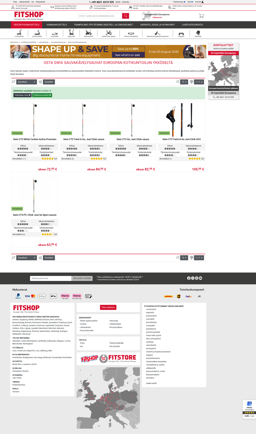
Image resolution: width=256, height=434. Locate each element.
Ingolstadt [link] (50, 325)
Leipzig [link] (27, 328)
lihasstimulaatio (152, 375)
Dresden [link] (44, 322)
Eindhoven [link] (47, 357)
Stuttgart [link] (63, 331)
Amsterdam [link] (17, 357)
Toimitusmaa (178, 2)
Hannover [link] (41, 325)
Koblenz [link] (15, 328)
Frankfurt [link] (16, 325)
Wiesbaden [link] (16, 334)
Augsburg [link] (23, 319)
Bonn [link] (52, 319)
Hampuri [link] (32, 325)
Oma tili (198, 2)
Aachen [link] (15, 319)
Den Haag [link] (38, 357)
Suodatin (49, 82)
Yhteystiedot (40, 2)
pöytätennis (151, 329)
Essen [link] (69, 322)
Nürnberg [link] (16, 331)
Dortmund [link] (36, 322)
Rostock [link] (35, 331)
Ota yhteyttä (114, 346)
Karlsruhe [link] (59, 325)
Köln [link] (22, 328)
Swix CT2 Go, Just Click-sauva (133, 139)
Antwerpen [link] (16, 371)
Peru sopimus (108, 307)
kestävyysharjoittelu (26, 24)
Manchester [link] (17, 344)
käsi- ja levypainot (153, 339)
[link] (223, 70)
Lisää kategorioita (192, 24)
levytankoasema (153, 358)
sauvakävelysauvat (58, 42)
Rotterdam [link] (67, 357)
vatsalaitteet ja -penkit (155, 365)
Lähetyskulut (85, 327)
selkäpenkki (151, 368)
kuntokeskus (151, 322)
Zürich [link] (34, 364)
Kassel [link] (66, 325)
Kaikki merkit (151, 383)
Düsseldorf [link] (53, 322)
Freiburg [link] (24, 325)
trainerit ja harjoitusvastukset (158, 352)
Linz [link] (37, 351)
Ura (32, 2)
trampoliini (150, 325)
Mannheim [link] (43, 328)
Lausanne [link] (26, 364)
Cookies (83, 324)
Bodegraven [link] (28, 357)
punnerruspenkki (153, 332)
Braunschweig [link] (18, 322)
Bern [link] (20, 364)
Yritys (15, 2)
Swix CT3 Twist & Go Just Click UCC (182, 139)
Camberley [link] (42, 341)
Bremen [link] (28, 322)
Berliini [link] (31, 319)
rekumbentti (151, 345)
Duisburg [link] (62, 322)
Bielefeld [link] (38, 319)
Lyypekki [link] (34, 328)
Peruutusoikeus (115, 327)
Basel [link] (14, 364)
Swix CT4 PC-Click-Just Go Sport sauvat (34, 214)
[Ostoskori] (202, 16)
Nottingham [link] (28, 344)
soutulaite (150, 319)
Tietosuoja (113, 321)
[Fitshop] (29, 15)
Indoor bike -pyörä (153, 335)
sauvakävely (43, 42)
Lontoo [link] (68, 341)
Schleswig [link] (55, 331)
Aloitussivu (14, 42)
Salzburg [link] (43, 351)
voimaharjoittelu (57, 24)
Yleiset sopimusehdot (88, 321)
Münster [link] (60, 328)
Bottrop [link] (58, 319)
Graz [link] (14, 351)
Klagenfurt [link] (30, 351)
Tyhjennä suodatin (41, 95)
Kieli (189, 2)
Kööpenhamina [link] (18, 385)
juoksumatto (151, 316)
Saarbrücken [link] (44, 331)
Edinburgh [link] (51, 341)
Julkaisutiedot (24, 2)
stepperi (149, 355)
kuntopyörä (151, 348)
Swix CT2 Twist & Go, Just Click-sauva (83, 139)
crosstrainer (151, 309)
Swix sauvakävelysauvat (77, 42)
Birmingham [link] (32, 341)
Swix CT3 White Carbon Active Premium (34, 139)
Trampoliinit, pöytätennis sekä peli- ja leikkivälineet (103, 24)
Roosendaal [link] (57, 357)
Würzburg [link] (26, 334)
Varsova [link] (15, 392)
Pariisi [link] (18, 378)
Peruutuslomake (86, 330)
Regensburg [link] (26, 331)
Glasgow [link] (60, 341)
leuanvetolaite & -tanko (155, 371)
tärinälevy (150, 378)
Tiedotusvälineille (116, 343)
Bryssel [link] (25, 371)
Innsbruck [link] (21, 351)
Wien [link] (50, 351)
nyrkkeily (149, 342)
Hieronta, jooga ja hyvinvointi (157, 24)
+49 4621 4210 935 (224, 97)
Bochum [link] (45, 319)
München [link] (52, 328)
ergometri (150, 312)
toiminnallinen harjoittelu (156, 361)
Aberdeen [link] (16, 341)
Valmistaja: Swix (22, 95)
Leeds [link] (23, 341)
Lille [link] (14, 378)
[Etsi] (125, 16)
